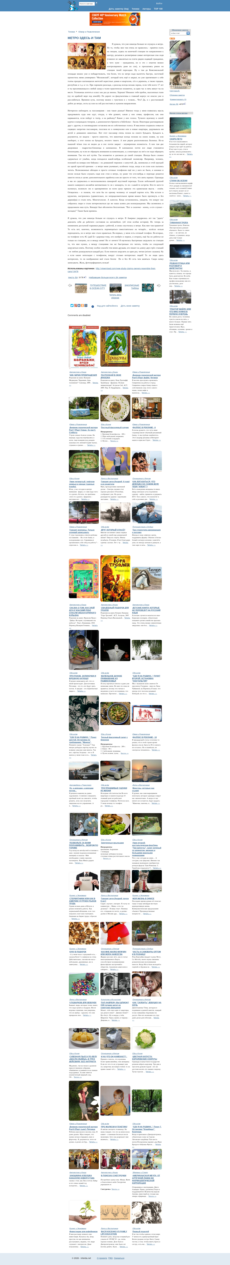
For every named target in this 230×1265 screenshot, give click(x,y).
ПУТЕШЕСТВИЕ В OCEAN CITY (98, 287)
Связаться (119, 1258)
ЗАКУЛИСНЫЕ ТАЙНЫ (132, 287)
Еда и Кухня (106, 424)
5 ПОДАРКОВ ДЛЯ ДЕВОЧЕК (82, 1002)
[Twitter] (72, 305)
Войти (159, 3)
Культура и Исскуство (111, 999)
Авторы (146, 8)
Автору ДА (174, 104)
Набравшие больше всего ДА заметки (108, 277)
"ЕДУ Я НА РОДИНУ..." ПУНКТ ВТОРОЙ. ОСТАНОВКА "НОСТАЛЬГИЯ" (146, 678)
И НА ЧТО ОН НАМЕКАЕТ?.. (114, 1056)
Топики (135, 8)
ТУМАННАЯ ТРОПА (179, 223)
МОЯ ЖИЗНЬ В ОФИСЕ (143, 898)
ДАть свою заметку (130, 305)
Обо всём (105, 526)
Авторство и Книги (77, 372)
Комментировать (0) (178, 99)
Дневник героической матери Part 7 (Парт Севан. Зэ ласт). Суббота (83, 430)
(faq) (126, 8)
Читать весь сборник (115, 296)
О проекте (102, 1258)
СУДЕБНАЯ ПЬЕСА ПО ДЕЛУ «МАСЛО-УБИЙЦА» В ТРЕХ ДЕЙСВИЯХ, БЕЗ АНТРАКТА (83, 1059)
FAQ (110, 1258)
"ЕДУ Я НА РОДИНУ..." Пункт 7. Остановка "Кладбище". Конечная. (146, 1129)
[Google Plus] (75, 305)
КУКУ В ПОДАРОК (77, 952)
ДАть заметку (116, 8)
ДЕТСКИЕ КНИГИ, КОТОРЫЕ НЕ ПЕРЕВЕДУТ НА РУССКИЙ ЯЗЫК (146, 610)
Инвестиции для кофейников (83, 1231)
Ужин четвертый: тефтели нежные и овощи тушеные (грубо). (82, 484)
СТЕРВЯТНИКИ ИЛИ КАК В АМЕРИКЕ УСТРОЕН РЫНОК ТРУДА (82, 901)
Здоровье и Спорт (140, 1172)
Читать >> (146, 392)
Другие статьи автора (178, 113)
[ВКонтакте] (79, 305)
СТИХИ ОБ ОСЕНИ (178, 181)
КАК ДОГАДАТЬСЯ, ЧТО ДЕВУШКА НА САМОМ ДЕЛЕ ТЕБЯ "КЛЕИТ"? (145, 484)
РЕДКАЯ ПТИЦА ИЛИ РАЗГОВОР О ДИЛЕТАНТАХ (179, 265)
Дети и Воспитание (109, 478)
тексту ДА (73, 277)
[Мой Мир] (85, 305)
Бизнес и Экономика (178, 136)
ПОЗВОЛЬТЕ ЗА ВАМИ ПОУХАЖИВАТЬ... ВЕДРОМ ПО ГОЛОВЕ (83, 845)
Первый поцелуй (140, 1231)
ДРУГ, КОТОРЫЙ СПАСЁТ (113, 530)
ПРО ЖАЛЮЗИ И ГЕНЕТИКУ (114, 1127)
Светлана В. (175, 90)
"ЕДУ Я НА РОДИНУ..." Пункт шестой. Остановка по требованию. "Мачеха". (82, 739)
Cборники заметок (177, 95)
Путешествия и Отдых (142, 526)
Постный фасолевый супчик (115, 427)
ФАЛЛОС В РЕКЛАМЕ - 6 (144, 427)
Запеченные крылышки (112, 843)
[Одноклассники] (82, 305)
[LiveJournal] (89, 305)
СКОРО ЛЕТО (176, 139)
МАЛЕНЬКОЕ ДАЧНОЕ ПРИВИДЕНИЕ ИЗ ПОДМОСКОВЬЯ (111, 678)
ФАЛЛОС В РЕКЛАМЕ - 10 (144, 737)
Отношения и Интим (141, 478)
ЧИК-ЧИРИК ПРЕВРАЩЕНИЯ (83, 375)
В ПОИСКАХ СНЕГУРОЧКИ (113, 1175)
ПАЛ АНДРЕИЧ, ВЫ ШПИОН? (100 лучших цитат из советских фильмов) (115, 1005)
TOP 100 (158, 8)
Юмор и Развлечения (89, 31)
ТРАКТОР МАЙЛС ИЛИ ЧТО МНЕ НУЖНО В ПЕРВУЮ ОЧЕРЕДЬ (180, 311)
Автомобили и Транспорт (80, 785)
